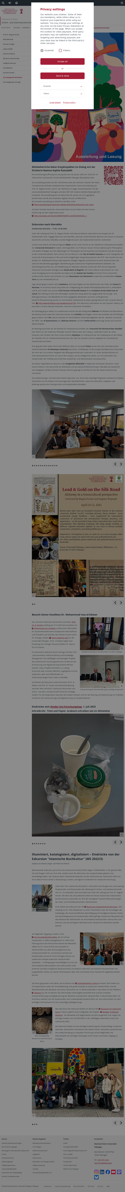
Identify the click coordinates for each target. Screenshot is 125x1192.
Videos (66, 50)
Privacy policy (69, 102)
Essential (49, 50)
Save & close (62, 76)
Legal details (55, 102)
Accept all (62, 61)
